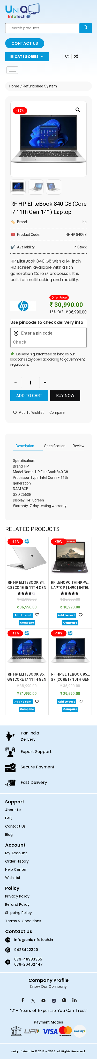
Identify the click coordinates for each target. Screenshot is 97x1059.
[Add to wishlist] (37, 615)
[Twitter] (33, 1001)
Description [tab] (25, 446)
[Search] (85, 28)
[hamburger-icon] (12, 70)
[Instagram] (54, 1001)
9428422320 (26, 949)
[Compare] (76, 56)
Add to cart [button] (23, 615)
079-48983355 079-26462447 (28, 962)
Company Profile (48, 980)
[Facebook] (23, 1001)
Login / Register (58, 58)
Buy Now (65, 395)
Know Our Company (48, 986)
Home (14, 86)
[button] (78, 109)
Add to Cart (29, 395)
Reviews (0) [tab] (82, 446)
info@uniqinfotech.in (33, 939)
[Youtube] (43, 1001)
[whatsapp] (64, 1001)
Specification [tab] (54, 446)
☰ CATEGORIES (24, 56)
